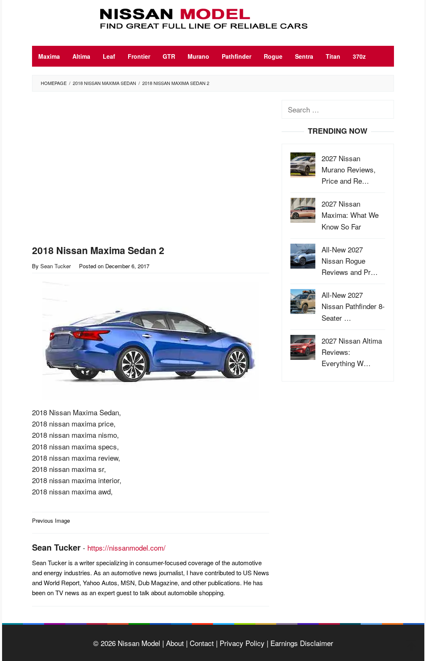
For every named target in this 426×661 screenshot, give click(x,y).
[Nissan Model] (213, 17)
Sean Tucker (56, 547)
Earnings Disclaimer (300, 643)
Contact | (203, 643)
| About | (174, 643)
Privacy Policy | (243, 643)
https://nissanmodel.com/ (126, 547)
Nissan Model (139, 643)
